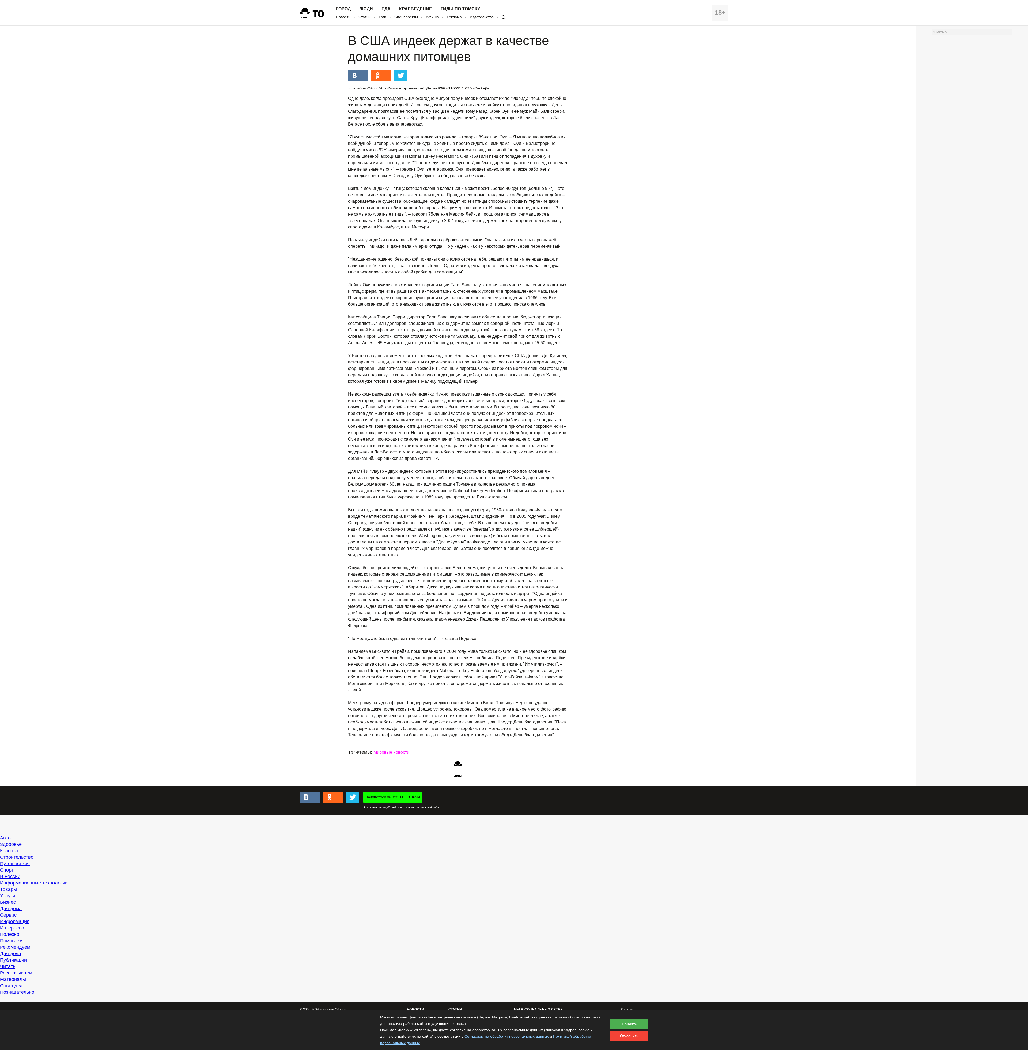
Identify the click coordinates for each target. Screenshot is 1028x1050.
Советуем (11, 985)
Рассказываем (16, 973)
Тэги (382, 17)
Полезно (9, 934)
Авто (5, 838)
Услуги (7, 895)
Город (343, 9)
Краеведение (415, 9)
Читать (7, 966)
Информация (14, 921)
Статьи (364, 17)
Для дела (10, 953)
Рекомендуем (15, 947)
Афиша (432, 17)
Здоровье (11, 844)
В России (10, 876)
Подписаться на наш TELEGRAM (392, 797)
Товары (8, 889)
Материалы (13, 979)
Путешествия (15, 863)
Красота (9, 850)
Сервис (8, 915)
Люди (366, 9)
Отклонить (629, 1036)
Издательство (482, 17)
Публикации (13, 960)
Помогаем (11, 940)
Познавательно (17, 992)
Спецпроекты (406, 17)
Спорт (7, 870)
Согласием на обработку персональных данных (506, 1036)
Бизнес (8, 902)
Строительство (16, 857)
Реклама (454, 17)
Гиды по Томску (460, 9)
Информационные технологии (34, 883)
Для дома (11, 908)
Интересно (12, 928)
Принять (629, 1024)
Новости (343, 17)
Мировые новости (391, 752)
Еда (386, 9)
